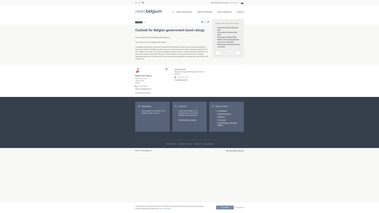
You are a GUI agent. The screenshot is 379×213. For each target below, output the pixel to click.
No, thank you (239, 207)
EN (143, 2)
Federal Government (224, 114)
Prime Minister (222, 111)
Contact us (198, 144)
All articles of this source (228, 53)
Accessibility (208, 144)
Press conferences (224, 11)
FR (139, 2)
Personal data (171, 144)
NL (136, 2)
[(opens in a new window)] (204, 22)
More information (165, 209)
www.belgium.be (234, 2)
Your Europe (222, 120)
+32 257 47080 (142, 86)
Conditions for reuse (185, 144)
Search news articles (184, 11)
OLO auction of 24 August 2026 (227, 37)
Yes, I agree (225, 207)
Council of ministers (204, 11)
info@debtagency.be (181, 80)
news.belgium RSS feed (236, 150)
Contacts (240, 11)
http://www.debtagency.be (143, 89)
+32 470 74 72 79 (182, 77)
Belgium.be (221, 117)
